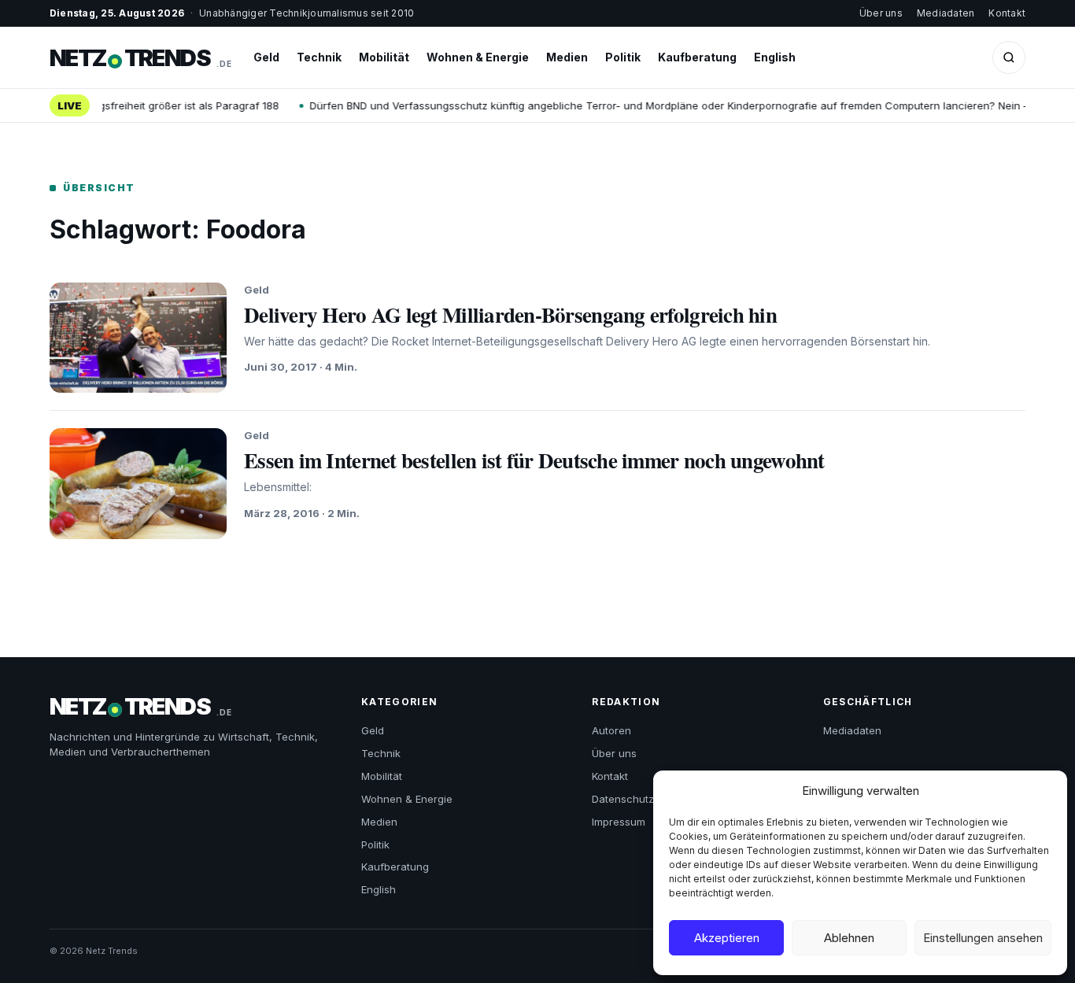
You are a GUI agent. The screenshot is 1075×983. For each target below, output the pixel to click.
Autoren (611, 730)
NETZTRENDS (140, 57)
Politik (623, 57)
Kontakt (1006, 13)
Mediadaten (945, 13)
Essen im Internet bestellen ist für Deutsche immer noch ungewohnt (534, 460)
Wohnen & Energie (478, 57)
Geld (266, 57)
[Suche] (1008, 57)
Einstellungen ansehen (983, 937)
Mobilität (384, 57)
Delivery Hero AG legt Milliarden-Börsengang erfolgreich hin (510, 314)
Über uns (881, 13)
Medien (567, 57)
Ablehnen (849, 937)
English (775, 57)
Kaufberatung (697, 57)
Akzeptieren (726, 937)
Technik (319, 57)
